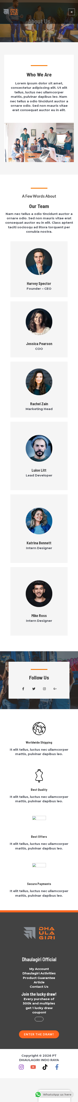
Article (39, 982)
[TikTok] (45, 1067)
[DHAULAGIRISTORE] (10, 12)
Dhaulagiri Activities (39, 973)
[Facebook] (57, 1067)
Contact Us (39, 987)
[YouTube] (33, 1067)
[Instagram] (21, 1067)
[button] (23, 688)
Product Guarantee (39, 978)
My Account (39, 969)
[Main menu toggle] (71, 12)
